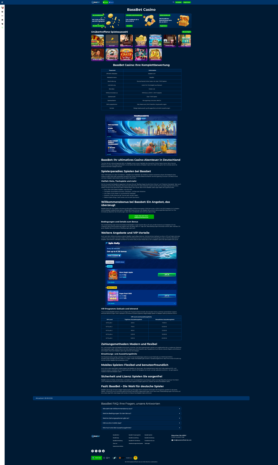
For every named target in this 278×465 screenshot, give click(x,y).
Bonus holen (139, 237)
